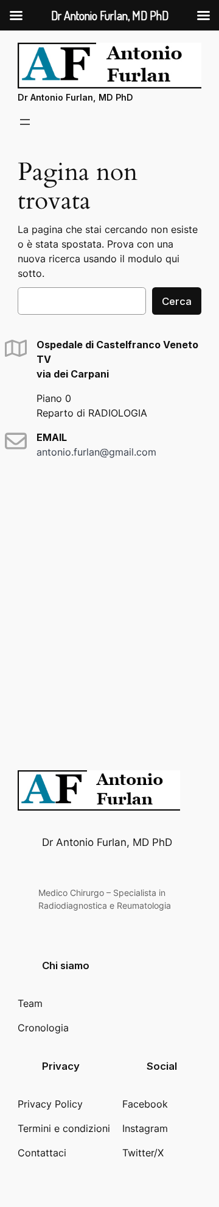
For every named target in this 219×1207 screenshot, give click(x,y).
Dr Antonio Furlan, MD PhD (75, 97)
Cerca (177, 301)
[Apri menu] (25, 122)
